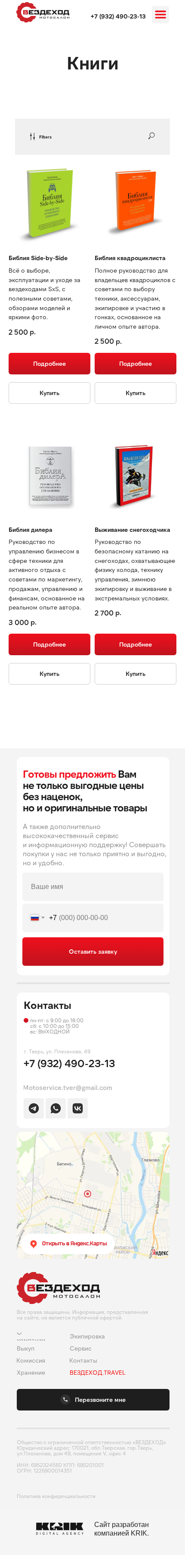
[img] (42, 12)
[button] (93, 1399)
